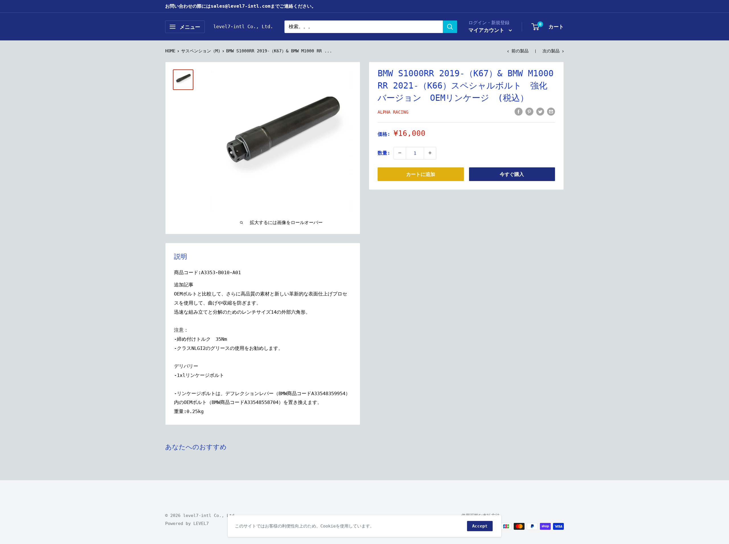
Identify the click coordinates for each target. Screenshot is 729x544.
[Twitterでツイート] (540, 111)
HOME (170, 51)
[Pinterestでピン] (529, 111)
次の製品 (551, 51)
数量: (384, 152)
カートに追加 (420, 174)
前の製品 (520, 51)
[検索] (450, 26)
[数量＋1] (430, 153)
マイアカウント (487, 30)
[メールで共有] (551, 111)
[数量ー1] (400, 153)
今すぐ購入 (512, 174)
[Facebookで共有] (519, 111)
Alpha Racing (393, 111)
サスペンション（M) (200, 51)
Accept (480, 526)
